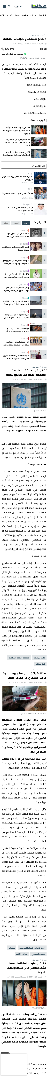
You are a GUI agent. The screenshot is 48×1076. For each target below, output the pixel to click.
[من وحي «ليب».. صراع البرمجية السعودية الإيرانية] (40, 209)
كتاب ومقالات (26, 204)
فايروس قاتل (39, 658)
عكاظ (43, 35)
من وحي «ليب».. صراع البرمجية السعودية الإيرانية (20, 209)
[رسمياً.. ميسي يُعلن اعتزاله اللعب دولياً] (40, 193)
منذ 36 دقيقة (27, 198)
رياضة (30, 173)
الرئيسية (42, 15)
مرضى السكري (38, 954)
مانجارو (12, 948)
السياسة (24, 257)
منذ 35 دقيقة (27, 182)
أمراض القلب (21, 954)
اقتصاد (17, 15)
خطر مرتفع (40, 664)
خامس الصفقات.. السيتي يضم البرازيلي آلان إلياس (17, 178)
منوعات (35, 35)
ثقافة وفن (23, 243)
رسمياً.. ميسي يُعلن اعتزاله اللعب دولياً (17, 193)
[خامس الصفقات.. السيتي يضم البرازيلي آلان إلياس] (40, 178)
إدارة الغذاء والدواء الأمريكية (32, 948)
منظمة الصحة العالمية (18, 658)
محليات (33, 15)
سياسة (25, 15)
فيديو (9, 15)
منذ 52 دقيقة (27, 213)
